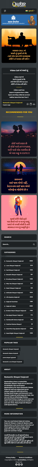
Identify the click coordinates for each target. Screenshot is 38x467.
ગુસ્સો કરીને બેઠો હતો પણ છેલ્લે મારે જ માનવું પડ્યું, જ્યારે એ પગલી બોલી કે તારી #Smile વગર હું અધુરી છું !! (19, 213)
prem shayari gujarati (9, 358)
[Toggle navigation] (4, 11)
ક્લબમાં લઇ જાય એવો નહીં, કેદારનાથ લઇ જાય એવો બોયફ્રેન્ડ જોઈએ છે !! (19, 176)
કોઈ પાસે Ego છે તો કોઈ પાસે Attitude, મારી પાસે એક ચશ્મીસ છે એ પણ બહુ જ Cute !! (19, 139)
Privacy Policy (10, 457)
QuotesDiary (22, 460)
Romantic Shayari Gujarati (12, 102)
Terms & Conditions (25, 457)
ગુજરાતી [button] (31, 11)
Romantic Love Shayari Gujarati (12, 362)
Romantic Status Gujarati (10, 353)
